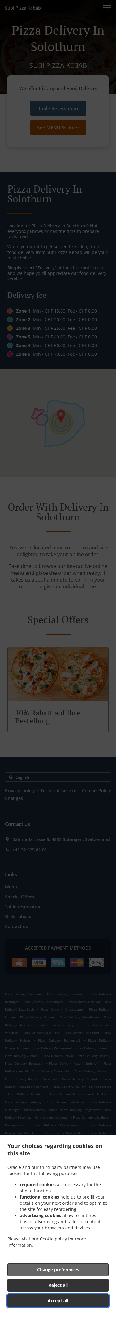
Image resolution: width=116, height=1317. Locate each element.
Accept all (58, 1300)
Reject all (58, 1285)
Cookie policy (53, 1239)
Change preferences (58, 1270)
